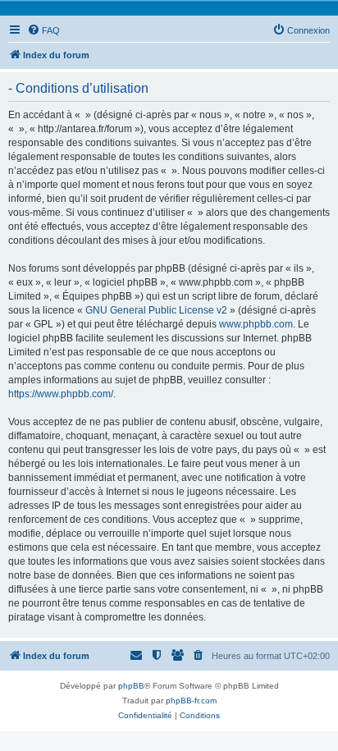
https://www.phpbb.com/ (60, 394)
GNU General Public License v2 (156, 310)
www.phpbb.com (256, 324)
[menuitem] (43, 30)
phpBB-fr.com (191, 700)
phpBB (131, 685)
